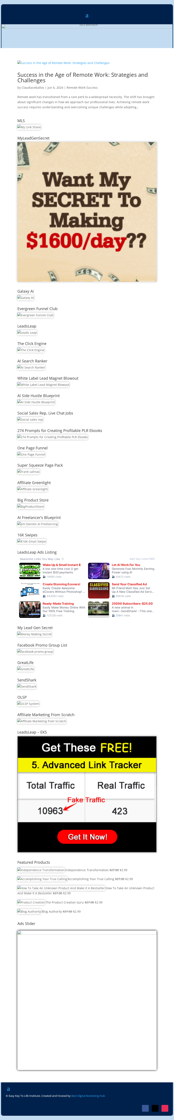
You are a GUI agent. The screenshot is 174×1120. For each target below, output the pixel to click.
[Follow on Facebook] (145, 1108)
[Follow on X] (155, 1108)
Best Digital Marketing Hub (88, 1096)
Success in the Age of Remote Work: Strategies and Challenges (82, 77)
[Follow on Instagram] (164, 1108)
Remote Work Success (82, 87)
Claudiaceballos (33, 87)
